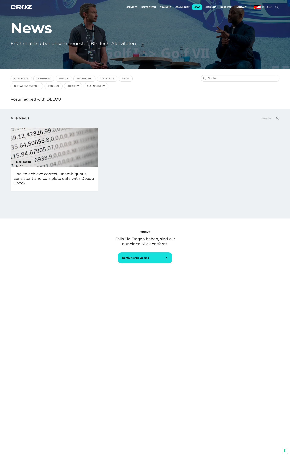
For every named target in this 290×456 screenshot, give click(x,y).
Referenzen (148, 7)
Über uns (210, 7)
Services (131, 7)
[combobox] (268, 118)
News (197, 7)
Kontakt (241, 7)
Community (182, 7)
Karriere (226, 7)
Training (165, 7)
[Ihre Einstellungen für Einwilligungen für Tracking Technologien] (285, 451)
